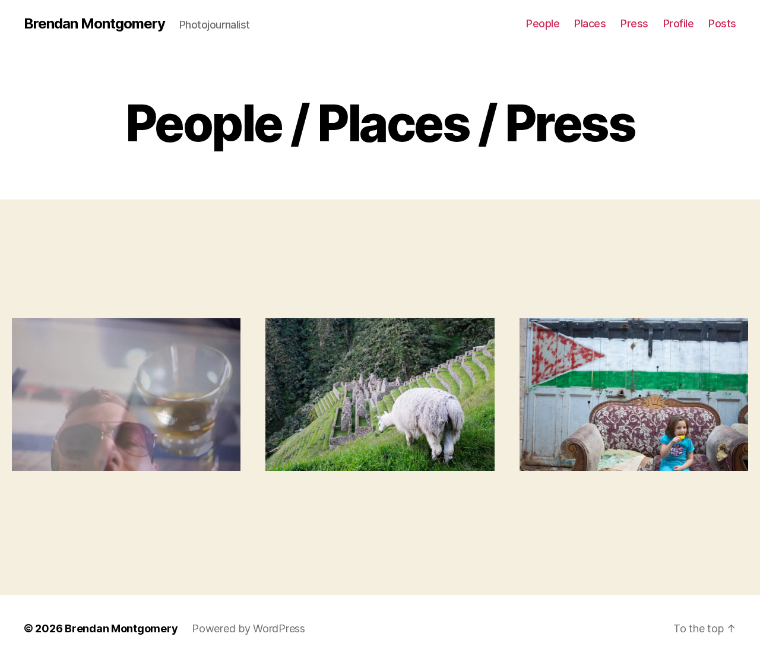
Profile (678, 23)
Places (590, 23)
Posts (722, 23)
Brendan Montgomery (94, 24)
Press (634, 23)
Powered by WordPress (248, 628)
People (542, 23)
